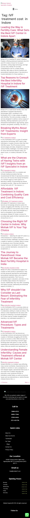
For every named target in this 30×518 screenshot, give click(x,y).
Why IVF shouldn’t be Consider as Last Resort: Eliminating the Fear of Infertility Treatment (14, 295)
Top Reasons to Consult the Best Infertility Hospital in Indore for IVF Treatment (14, 82)
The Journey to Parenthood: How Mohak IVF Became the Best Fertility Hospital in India (15, 258)
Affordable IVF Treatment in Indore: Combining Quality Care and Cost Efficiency (15, 193)
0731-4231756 (15, 420)
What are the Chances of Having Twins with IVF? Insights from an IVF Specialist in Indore (14, 162)
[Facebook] (6, 513)
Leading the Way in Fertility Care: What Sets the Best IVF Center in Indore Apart (15, 32)
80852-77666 (15, 414)
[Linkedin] (20, 513)
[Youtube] (24, 513)
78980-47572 (15, 411)
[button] (15, 9)
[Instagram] (10, 513)
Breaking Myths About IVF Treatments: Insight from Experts (14, 130)
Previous (4, 382)
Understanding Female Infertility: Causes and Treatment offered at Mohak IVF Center (14, 354)
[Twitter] (15, 513)
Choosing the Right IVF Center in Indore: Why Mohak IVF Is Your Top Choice (14, 226)
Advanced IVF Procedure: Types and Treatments (13, 324)
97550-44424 (15, 417)
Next (27, 382)
